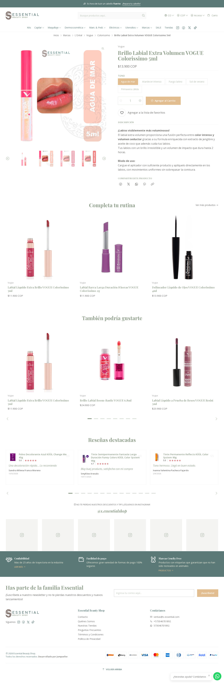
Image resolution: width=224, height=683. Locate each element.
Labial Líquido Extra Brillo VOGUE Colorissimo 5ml (38, 289)
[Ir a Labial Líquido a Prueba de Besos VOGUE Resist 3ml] (184, 360)
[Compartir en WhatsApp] (136, 184)
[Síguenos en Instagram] (177, 28)
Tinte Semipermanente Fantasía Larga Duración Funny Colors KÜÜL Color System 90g (115, 457)
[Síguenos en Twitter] (189, 28)
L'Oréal (78, 35)
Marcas (67, 35)
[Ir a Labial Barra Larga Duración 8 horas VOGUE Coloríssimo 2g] (112, 247)
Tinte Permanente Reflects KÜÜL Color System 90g (185, 456)
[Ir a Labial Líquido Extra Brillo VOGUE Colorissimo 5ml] (40, 247)
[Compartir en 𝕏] (128, 184)
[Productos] (184, 564)
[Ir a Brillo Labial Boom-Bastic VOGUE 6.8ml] (112, 360)
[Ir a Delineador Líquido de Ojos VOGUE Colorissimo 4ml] (184, 247)
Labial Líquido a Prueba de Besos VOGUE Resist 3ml (182, 402)
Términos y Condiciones (90, 634)
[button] (90, 419)
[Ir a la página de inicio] (22, 15)
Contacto (83, 616)
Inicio (56, 35)
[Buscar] (143, 15)
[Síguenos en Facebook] (183, 28)
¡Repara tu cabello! (131, 3)
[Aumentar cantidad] (140, 101)
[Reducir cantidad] (121, 101)
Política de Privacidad (89, 638)
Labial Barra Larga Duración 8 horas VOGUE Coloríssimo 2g (109, 289)
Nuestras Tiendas (87, 625)
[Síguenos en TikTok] (195, 28)
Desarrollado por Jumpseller (53, 656)
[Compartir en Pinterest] (144, 184)
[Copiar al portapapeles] (152, 184)
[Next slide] (103, 158)
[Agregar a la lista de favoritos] (68, 242)
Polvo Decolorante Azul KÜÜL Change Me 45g (43, 456)
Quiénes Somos (86, 621)
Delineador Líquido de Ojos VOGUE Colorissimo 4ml (183, 289)
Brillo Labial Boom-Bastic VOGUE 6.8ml (106, 400)
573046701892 (161, 625)
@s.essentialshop (112, 511)
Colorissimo (103, 35)
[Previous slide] (8, 158)
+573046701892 (162, 621)
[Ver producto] (13, 457)
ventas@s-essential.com (166, 616)
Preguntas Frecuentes (89, 630)
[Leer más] (40, 564)
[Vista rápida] (68, 250)
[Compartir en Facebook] (120, 184)
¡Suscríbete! (207, 593)
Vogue (89, 35)
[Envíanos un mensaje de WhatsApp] (217, 676)
